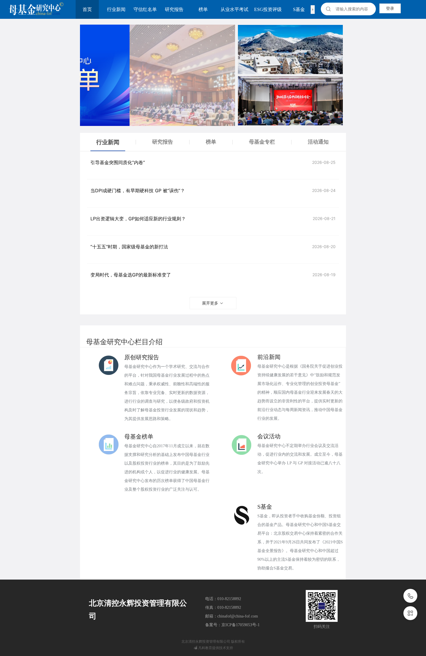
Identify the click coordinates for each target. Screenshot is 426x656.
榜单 (203, 9)
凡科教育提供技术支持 (215, 648)
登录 (390, 8)
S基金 (299, 9)
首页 (87, 9)
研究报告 (174, 9)
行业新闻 (116, 9)
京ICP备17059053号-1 (240, 625)
